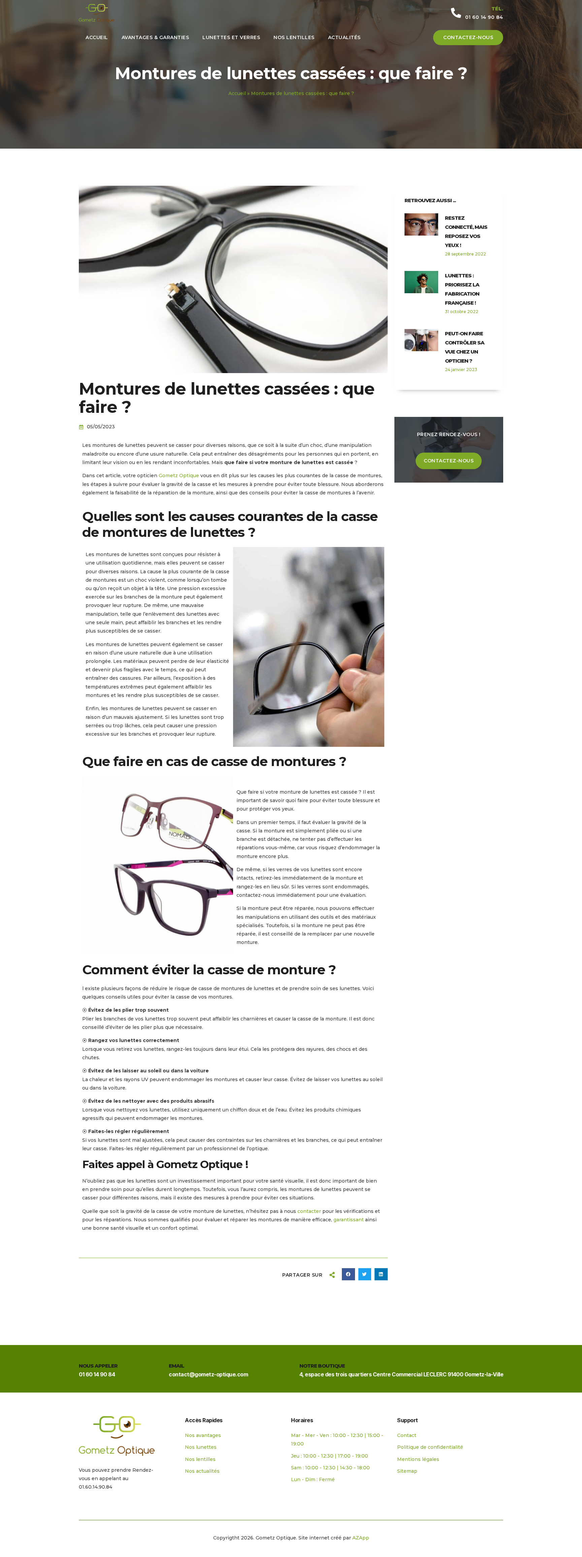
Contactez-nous (468, 37)
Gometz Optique (179, 475)
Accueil (97, 37)
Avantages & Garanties (155, 37)
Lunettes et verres (231, 37)
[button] (348, 1274)
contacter (309, 1211)
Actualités (344, 37)
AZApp (360, 1538)
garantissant (349, 1220)
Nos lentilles (294, 37)
